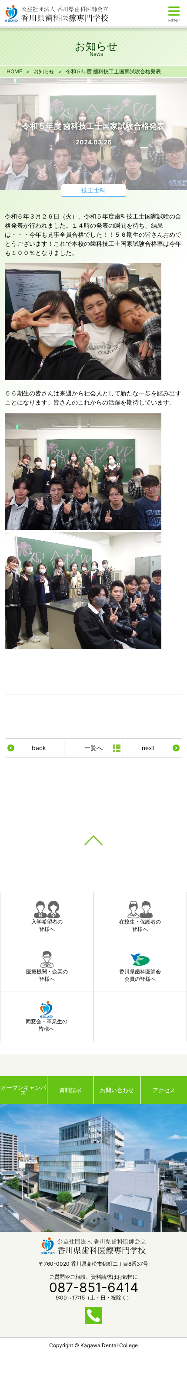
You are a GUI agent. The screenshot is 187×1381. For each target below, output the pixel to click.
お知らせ (43, 71)
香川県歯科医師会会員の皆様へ (140, 975)
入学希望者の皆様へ (47, 925)
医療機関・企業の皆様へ (47, 975)
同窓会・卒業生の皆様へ (46, 1025)
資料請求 (70, 1090)
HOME (14, 71)
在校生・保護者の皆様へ (140, 925)
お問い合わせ (117, 1090)
